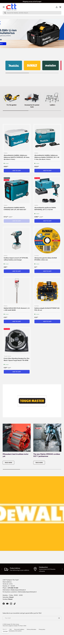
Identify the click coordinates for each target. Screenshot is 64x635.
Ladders (52, 105)
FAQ (11, 629)
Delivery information (31, 629)
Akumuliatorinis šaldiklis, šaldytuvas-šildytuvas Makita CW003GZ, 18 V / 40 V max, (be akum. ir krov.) (46, 157)
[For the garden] (11, 97)
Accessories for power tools (31, 106)
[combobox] (32, 13)
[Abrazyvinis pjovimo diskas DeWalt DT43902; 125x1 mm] (47, 240)
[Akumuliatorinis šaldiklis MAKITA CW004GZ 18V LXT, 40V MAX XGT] (17, 190)
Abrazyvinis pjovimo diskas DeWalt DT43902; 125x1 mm (45, 259)
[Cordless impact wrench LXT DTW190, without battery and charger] (17, 240)
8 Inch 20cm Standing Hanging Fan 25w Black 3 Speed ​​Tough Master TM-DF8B (16, 359)
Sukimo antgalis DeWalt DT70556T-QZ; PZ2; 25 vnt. (47, 309)
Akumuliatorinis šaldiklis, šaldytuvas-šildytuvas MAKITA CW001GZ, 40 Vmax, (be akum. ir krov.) (17, 157)
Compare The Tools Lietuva (12, 624)
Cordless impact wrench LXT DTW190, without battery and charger (16, 259)
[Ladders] (52, 97)
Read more (8, 462)
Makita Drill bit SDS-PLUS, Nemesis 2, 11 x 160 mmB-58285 (17, 309)
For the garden (11, 105)
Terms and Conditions (19, 629)
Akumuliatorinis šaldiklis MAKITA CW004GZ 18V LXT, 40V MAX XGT (15, 208)
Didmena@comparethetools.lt (27, 592)
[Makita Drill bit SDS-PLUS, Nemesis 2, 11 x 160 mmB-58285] (17, 291)
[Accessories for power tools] (32, 97)
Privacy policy (42, 629)
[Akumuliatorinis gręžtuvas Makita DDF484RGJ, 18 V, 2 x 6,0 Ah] (47, 190)
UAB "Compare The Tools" (11, 580)
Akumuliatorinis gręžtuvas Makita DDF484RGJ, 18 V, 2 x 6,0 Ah (45, 208)
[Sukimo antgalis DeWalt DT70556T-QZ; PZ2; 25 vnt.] (47, 291)
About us (5, 629)
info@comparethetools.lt (18, 590)
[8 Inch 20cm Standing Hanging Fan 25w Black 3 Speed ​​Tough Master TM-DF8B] (17, 341)
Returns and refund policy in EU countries (12, 630)
